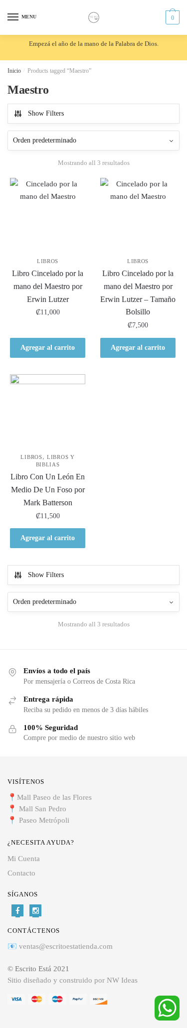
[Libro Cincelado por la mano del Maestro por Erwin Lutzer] (47, 215)
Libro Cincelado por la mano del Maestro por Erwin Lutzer (47, 286)
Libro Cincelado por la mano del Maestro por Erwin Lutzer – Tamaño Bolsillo (138, 292)
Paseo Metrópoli (44, 820)
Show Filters (46, 113)
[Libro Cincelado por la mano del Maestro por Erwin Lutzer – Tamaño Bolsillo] (138, 215)
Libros (47, 261)
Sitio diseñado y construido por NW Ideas (72, 980)
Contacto (21, 873)
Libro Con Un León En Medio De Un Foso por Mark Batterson (47, 489)
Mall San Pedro (43, 809)
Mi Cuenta (23, 859)
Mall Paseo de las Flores (54, 797)
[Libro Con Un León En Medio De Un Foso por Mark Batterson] (47, 411)
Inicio (14, 70)
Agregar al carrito (47, 347)
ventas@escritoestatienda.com (66, 946)
